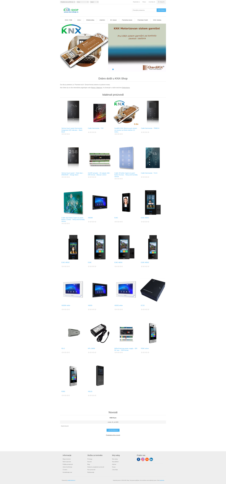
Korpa (113, 467)
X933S (90, 305)
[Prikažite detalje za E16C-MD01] (152, 202)
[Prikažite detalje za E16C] (126, 202)
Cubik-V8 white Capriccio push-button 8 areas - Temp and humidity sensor (126, 175)
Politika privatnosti (68, 464)
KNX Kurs (113, 418)
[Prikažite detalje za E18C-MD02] (152, 247)
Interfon (102, 20)
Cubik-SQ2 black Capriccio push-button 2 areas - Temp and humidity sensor (73, 219)
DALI (79, 20)
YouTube (151, 459)
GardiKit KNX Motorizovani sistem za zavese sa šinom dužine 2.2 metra (125, 130)
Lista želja (115, 469)
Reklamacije (90, 472)
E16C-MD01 (145, 218)
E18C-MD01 (118, 262)
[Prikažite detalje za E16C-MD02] (73, 247)
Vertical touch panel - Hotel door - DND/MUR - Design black (72, 174)
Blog (88, 464)
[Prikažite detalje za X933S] (99, 290)
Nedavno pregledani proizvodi (95, 467)
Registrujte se (136, 2)
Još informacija (113, 430)
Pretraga (89, 459)
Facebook (138, 459)
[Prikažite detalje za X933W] (99, 202)
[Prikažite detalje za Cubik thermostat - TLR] (99, 113)
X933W (90, 218)
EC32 (143, 305)
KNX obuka (157, 20)
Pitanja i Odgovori (96, 87)
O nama (65, 469)
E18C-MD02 (145, 262)
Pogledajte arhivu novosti (113, 435)
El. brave (113, 20)
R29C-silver (145, 348)
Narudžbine (115, 461)
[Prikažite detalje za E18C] (99, 247)
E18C (90, 262)
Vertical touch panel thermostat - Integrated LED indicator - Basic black (72, 130)
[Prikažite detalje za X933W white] (73, 290)
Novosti (89, 461)
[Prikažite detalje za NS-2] (73, 333)
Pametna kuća (127, 20)
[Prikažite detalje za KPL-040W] (99, 333)
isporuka (162, 480)
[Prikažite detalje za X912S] (99, 376)
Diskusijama (126, 87)
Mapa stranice (67, 459)
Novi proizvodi (91, 469)
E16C (116, 218)
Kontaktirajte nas (67, 472)
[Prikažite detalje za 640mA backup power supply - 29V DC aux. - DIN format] (126, 333)
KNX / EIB (68, 20)
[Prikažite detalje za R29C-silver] (152, 333)
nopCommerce (71, 480)
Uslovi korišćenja (67, 467)
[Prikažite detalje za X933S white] (126, 290)
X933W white (65, 305)
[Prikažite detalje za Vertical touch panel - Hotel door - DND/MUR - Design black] (73, 157)
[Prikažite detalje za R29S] (73, 376)
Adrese (114, 464)
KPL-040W (91, 348)
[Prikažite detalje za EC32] (152, 290)
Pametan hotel (143, 20)
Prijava (144, 2)
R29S (63, 391)
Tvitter (142, 459)
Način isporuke (67, 461)
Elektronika (90, 20)
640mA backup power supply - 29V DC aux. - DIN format (125, 349)
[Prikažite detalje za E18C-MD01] (126, 247)
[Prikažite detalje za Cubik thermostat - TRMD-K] (152, 113)
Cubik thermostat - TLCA (149, 173)
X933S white (118, 305)
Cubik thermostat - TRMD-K (150, 128)
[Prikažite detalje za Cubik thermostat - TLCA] (152, 157)
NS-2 (63, 348)
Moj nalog (115, 459)
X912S (90, 391)
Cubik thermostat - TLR (95, 128)
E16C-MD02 (65, 262)
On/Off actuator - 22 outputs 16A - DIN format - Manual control (99, 174)
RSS (147, 459)
